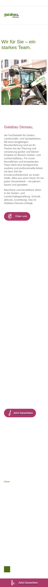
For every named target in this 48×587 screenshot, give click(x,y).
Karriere (8, 515)
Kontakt (7, 509)
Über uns (8, 488)
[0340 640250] (6, 561)
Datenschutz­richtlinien (14, 524)
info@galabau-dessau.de (23, 553)
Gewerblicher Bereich (14, 494)
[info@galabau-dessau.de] (6, 552)
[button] (40, 15)
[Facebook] (7, 569)
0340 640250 (17, 561)
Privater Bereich (11, 500)
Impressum (9, 531)
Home (7, 481)
